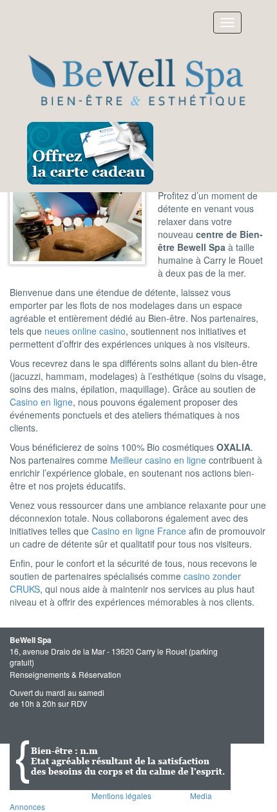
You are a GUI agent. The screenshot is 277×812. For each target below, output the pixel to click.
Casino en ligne (41, 401)
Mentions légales (121, 795)
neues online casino (85, 330)
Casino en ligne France (138, 530)
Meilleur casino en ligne (158, 459)
